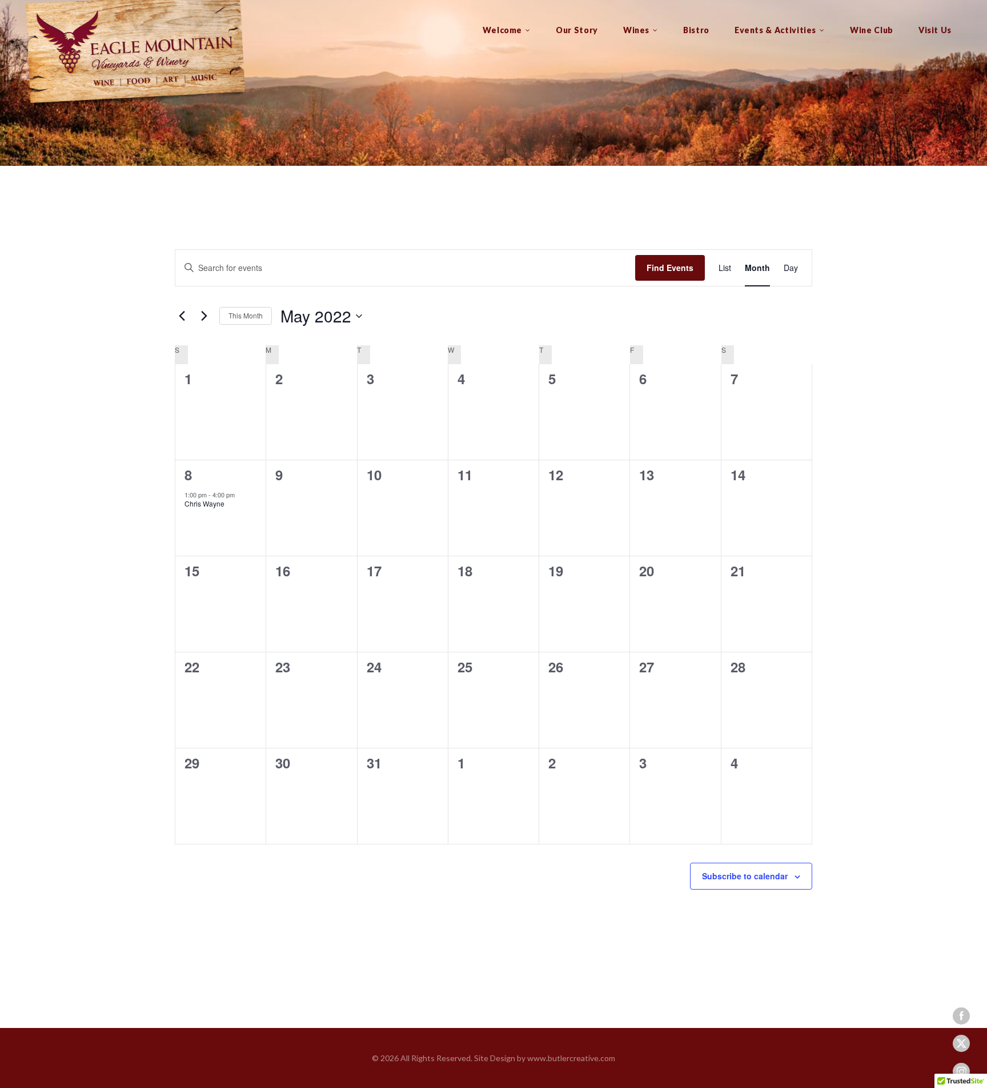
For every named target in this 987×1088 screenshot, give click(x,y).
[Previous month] (181, 316)
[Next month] (204, 316)
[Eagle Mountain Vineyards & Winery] (134, 54)
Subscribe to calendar (745, 876)
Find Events (670, 267)
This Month (245, 315)
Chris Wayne (204, 503)
